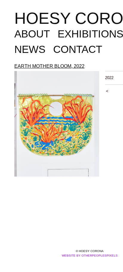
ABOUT (32, 34)
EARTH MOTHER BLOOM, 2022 (49, 66)
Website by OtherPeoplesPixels (90, 255)
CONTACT (77, 49)
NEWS (29, 49)
